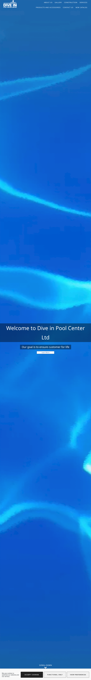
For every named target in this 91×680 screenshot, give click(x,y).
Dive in (16, 4)
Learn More (45, 353)
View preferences (78, 675)
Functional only (55, 675)
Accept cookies (32, 675)
